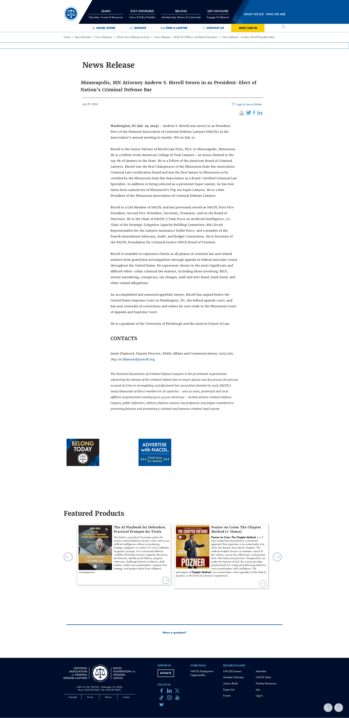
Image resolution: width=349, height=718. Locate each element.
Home (67, 37)
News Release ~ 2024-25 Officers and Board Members (186, 37)
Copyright (72, 697)
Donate (140, 28)
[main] (174, 329)
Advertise (261, 671)
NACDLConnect (232, 671)
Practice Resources (266, 683)
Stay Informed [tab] (142, 14)
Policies (108, 697)
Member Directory (233, 677)
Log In (259, 695)
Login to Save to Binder (249, 104)
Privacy (90, 697)
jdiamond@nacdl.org (139, 359)
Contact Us (215, 28)
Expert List (228, 689)
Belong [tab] (181, 14)
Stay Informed (83, 37)
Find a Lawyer (176, 28)
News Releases (103, 37)
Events (226, 695)
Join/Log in (247, 28)
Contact (126, 697)
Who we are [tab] (275, 14)
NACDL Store (105, 28)
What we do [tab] (254, 14)
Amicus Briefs (230, 683)
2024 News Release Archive (133, 37)
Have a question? (174, 632)
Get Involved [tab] (218, 14)
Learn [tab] (106, 14)
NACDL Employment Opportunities (201, 673)
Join (258, 689)
